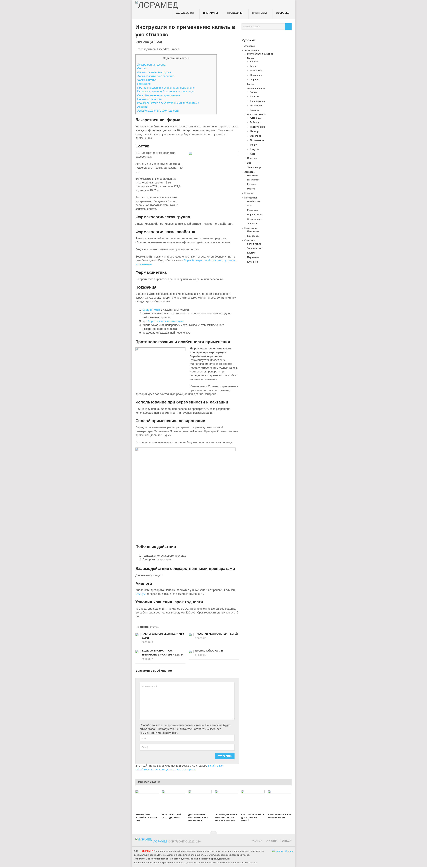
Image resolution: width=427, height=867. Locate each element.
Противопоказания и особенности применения (166, 87)
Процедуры (235, 13)
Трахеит (254, 110)
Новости (248, 193)
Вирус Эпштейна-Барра (260, 53)
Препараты (210, 13)
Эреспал (252, 223)
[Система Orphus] (282, 851)
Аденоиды (255, 117)
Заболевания (185, 13)
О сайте (271, 841)
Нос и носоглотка (256, 114)
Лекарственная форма (151, 64)
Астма (253, 92)
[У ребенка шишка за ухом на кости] (279, 801)
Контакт (286, 841)
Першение (253, 257)
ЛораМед (160, 841)
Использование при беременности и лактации (165, 91)
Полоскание (256, 75)
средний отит (151, 309)
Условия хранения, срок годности (158, 110)
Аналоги (142, 106)
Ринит (253, 144)
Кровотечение (257, 126)
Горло (250, 58)
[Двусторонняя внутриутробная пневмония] (200, 801)
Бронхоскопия (258, 101)
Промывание (257, 140)
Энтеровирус (254, 167)
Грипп (250, 84)
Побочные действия (149, 99)
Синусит (254, 149)
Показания (144, 83)
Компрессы (253, 236)
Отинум (140, 593)
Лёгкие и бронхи (256, 88)
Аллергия (249, 46)
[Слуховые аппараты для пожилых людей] (253, 801)
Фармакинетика (146, 79)
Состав (141, 68)
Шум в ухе (252, 261)
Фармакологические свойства (155, 76)
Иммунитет (253, 179)
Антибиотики (254, 201)
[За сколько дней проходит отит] (173, 801)
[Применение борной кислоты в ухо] (147, 801)
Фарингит (255, 79)
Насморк (255, 131)
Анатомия (252, 175)
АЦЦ (249, 205)
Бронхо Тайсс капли (209, 650)
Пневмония (256, 105)
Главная (257, 841)
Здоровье (282, 13)
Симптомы (259, 13)
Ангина (254, 61)
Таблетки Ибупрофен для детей (216, 633)
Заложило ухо (254, 248)
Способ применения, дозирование (158, 95)
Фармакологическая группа (154, 72)
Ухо (249, 162)
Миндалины (256, 70)
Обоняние (255, 135)
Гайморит (255, 122)
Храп (253, 153)
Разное (251, 188)
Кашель (251, 252)
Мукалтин (252, 210)
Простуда (252, 158)
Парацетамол (254, 214)
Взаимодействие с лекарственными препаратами (168, 102)
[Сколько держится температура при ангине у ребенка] (226, 801)
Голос (253, 66)
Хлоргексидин (254, 219)
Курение (251, 184)
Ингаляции (253, 231)
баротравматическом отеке (165, 321)
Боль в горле (254, 243)
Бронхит (254, 96)
